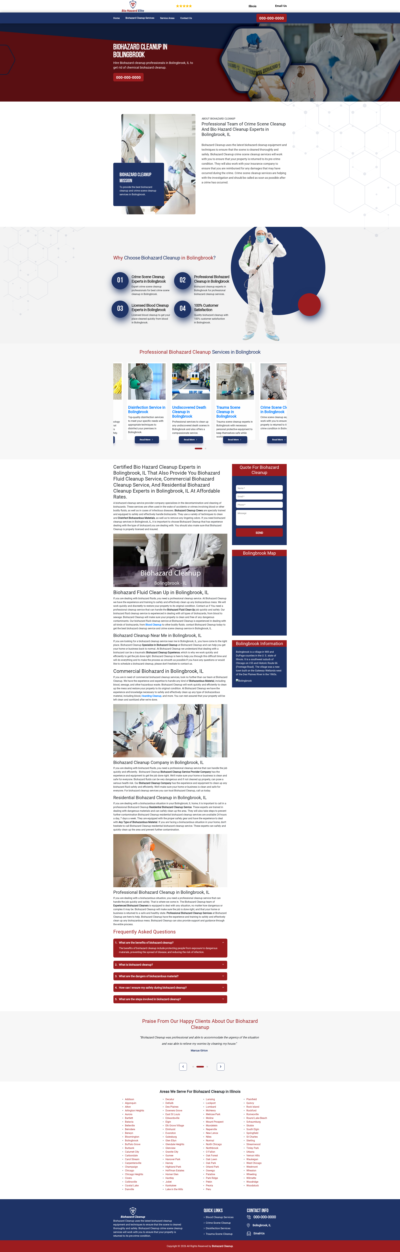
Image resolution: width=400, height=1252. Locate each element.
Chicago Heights (134, 1174)
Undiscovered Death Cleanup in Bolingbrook (176, 412)
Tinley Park (252, 1148)
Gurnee (169, 1155)
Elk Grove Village (174, 1125)
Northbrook (212, 1148)
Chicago (129, 1170)
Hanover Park (172, 1159)
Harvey (169, 1163)
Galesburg (171, 1136)
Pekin (209, 1181)
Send (259, 533)
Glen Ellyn (170, 1140)
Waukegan (252, 1159)
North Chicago (214, 1144)
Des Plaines (171, 1106)
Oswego (210, 1170)
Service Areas (167, 18)
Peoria (209, 1185)
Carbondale (131, 1155)
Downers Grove (173, 1110)
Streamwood (253, 1144)
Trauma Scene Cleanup (219, 1233)
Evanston (170, 1133)
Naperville (211, 1129)
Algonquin (130, 1103)
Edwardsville (172, 1118)
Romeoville (252, 1114)
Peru (208, 1189)
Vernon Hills (253, 1155)
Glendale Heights (174, 1144)
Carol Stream (132, 1159)
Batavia (129, 1121)
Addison (129, 1099)
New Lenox (212, 1133)
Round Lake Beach (256, 1118)
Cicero (128, 1178)
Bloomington (132, 1136)
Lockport (211, 1103)
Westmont (252, 1166)
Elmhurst (170, 1129)
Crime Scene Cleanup (218, 1222)
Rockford (251, 1110)
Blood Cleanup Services (220, 1217)
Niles (208, 1136)
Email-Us (281, 5)
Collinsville (131, 1181)
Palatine (210, 1174)
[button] (198, 448)
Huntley (169, 1178)
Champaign (131, 1166)
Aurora (128, 1114)
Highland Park (173, 1166)
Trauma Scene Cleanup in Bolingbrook (215, 412)
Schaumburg (253, 1121)
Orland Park (212, 1166)
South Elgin (252, 1129)
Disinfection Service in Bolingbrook (133, 409)
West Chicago (254, 1163)
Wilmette (251, 1178)
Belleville (130, 1125)
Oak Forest (212, 1155)
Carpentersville (133, 1163)
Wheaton (251, 1170)
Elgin (168, 1121)
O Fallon (210, 1151)
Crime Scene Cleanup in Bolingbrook (265, 409)
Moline (209, 1118)
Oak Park (211, 1163)
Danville (129, 1189)
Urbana (250, 1151)
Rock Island (252, 1106)
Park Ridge (212, 1178)
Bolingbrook (131, 1140)
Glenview (170, 1148)
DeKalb (169, 1103)
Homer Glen (171, 1174)
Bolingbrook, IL (262, 1225)
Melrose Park (213, 1114)
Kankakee (170, 1185)
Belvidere (130, 1129)
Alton (128, 1106)
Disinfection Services (218, 1228)
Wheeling (251, 1174)
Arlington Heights (134, 1110)
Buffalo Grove (132, 1144)
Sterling (250, 1140)
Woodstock (252, 1185)
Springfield (252, 1133)
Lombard (211, 1106)
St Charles (252, 1136)
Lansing (210, 1099)
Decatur (169, 1099)
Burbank (129, 1148)
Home (116, 18)
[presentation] (183, 1067)
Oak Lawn (211, 1159)
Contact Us (186, 18)
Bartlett (129, 1118)
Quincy (250, 1103)
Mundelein (212, 1125)
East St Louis (172, 1114)
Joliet (168, 1181)
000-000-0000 (271, 18)
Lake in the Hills (174, 1189)
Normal (210, 1140)
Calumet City (132, 1151)
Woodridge (252, 1181)
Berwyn (129, 1133)
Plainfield (251, 1099)
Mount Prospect (214, 1121)
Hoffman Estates (174, 1170)
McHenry (211, 1110)
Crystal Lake (132, 1185)
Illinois (252, 6)
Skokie (250, 1125)
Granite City (171, 1151)
